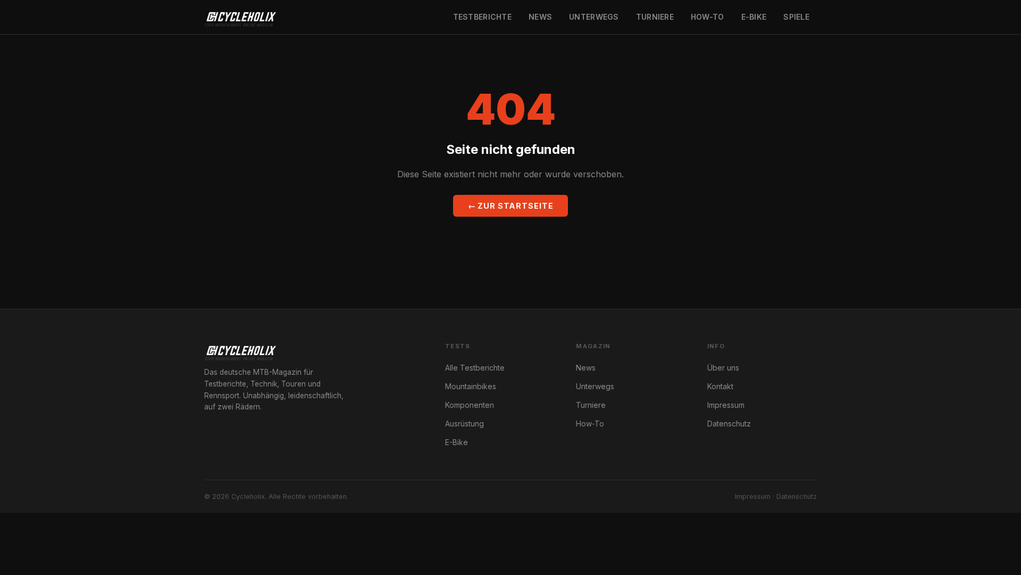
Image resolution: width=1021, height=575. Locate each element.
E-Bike (754, 16)
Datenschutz (729, 423)
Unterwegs (594, 16)
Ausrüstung (464, 423)
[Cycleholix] (240, 17)
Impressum (725, 404)
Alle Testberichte (475, 367)
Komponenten (469, 404)
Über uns (723, 367)
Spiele (796, 16)
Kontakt (720, 386)
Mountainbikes (470, 386)
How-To (707, 16)
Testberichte (482, 16)
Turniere (655, 16)
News (540, 16)
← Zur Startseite (511, 205)
